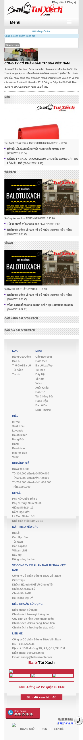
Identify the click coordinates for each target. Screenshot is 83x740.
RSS (44, 729)
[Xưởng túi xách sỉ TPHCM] (41, 200)
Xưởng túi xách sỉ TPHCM (19, 218)
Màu (7, 97)
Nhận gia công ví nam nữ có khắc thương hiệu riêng (39, 229)
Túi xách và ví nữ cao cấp (23, 223)
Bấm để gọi (23, 713)
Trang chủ (27, 729)
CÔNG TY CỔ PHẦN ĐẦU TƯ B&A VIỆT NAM (37, 63)
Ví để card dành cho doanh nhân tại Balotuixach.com (40, 304)
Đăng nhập (58, 2)
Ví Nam (8, 243)
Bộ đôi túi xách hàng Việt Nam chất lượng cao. (36, 148)
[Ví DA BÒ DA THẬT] (41, 270)
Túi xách (10, 172)
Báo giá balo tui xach (19, 330)
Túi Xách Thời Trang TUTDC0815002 (25, 143)
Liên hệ (59, 729)
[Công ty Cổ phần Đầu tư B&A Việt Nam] (41, 8)
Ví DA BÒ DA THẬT (15, 289)
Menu (15, 22)
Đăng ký (71, 2)
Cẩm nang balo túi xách (21, 318)
